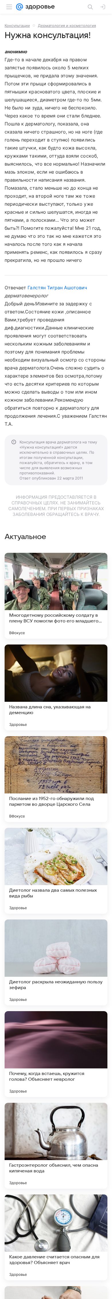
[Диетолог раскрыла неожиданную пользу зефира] (56, 962)
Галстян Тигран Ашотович (57, 287)
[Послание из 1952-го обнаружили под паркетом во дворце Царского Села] (56, 779)
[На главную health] (39, 7)
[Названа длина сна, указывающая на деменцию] (56, 687)
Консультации (17, 25)
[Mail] (19, 7)
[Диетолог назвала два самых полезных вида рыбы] (56, 871)
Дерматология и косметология (67, 25)
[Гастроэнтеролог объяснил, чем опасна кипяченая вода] (56, 1146)
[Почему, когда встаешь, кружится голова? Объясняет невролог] (56, 1054)
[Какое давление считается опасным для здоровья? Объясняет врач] (56, 1237)
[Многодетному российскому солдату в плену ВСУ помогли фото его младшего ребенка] (56, 596)
